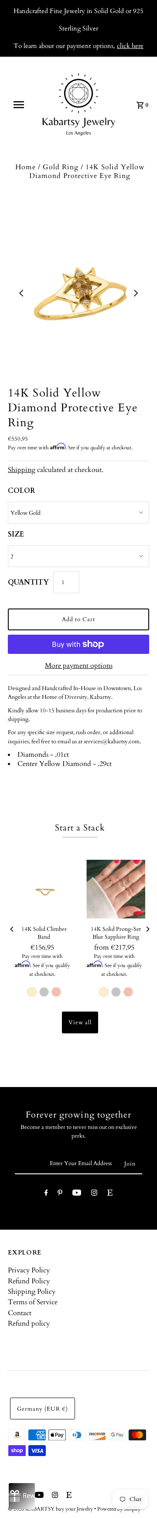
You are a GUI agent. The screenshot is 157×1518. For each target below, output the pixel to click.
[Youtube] (76, 1194)
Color (21, 491)
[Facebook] (46, 1194)
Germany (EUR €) (42, 1409)
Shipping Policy (31, 1291)
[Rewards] (22, 1496)
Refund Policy (29, 1281)
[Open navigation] (21, 105)
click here (130, 45)
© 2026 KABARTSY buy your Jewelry (51, 1508)
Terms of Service (33, 1302)
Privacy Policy (29, 1270)
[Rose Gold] (56, 992)
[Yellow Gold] (31, 992)
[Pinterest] (60, 1194)
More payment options (79, 665)
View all (80, 1022)
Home (25, 167)
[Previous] (21, 293)
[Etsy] (110, 1194)
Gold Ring (60, 167)
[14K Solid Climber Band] (43, 889)
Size (16, 534)
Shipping (21, 470)
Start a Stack (80, 828)
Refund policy (29, 1323)
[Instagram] (94, 1194)
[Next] (135, 293)
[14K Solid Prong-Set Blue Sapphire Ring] (115, 889)
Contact (19, 1313)
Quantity (28, 582)
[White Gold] (44, 992)
